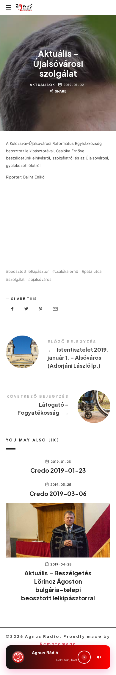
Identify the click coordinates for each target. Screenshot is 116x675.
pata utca (92, 271)
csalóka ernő (66, 271)
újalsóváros (41, 279)
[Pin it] (40, 309)
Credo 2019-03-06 (58, 493)
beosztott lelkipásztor (28, 271)
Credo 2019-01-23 (58, 470)
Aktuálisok (42, 85)
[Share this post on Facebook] (12, 309)
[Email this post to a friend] (54, 309)
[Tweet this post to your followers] (26, 309)
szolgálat (16, 279)
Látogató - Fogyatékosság (58, 406)
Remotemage (58, 643)
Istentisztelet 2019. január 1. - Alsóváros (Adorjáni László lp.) (58, 355)
